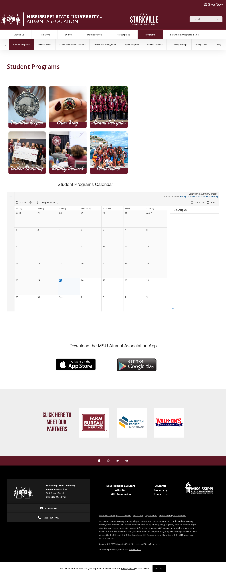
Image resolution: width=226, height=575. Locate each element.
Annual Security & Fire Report (172, 515)
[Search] (217, 19)
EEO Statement (124, 515)
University (160, 490)
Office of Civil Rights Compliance (128, 535)
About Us (19, 34)
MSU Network (94, 34)
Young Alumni (201, 44)
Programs (154, 34)
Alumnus (160, 485)
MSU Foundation (121, 494)
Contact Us (161, 494)
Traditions (44, 34)
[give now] (213, 4)
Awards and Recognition (104, 44)
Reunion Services (155, 44)
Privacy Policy (128, 568)
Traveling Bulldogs (179, 44)
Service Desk (135, 549)
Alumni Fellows (45, 44)
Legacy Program (131, 44)
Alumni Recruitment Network (72, 44)
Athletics (120, 490)
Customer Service (107, 515)
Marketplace (123, 34)
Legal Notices (151, 515)
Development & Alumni (120, 485)
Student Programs (23, 44)
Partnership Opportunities (184, 34)
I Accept (159, 568)
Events (68, 34)
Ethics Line (138, 515)
